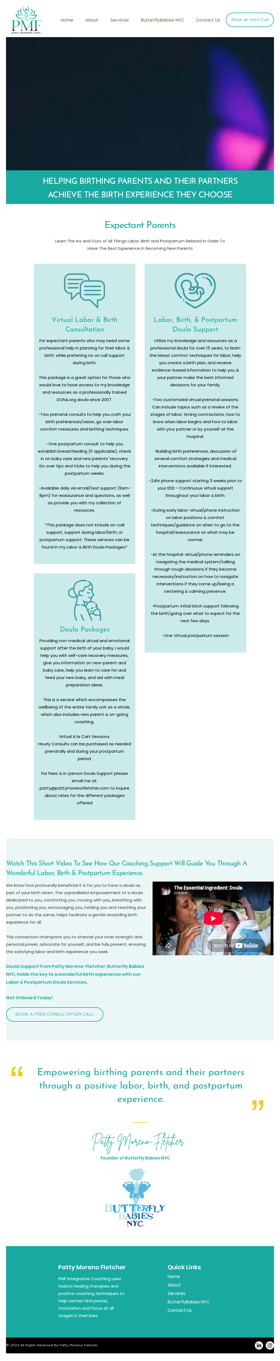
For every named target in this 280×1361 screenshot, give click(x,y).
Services (176, 1293)
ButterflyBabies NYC (187, 1302)
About (174, 1285)
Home (174, 1276)
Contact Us (180, 1310)
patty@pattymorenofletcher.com (74, 788)
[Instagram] (270, 1345)
